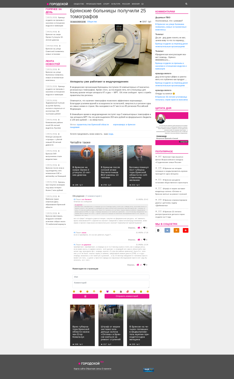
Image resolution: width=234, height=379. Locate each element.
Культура (115, 4)
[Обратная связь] (142, 4)
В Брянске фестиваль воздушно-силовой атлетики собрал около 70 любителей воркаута (56, 218)
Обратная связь (93, 369)
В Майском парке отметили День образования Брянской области (55, 201)
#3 (75, 199)
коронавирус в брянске (124, 125)
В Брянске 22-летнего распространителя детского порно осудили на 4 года (170, 214)
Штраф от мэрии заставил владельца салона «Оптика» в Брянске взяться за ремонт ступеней (171, 191)
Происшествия (93, 4)
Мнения (136, 4)
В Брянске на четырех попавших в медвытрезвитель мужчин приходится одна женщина (171, 171)
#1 (75, 245)
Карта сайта (79, 369)
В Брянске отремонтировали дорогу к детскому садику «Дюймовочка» (171, 202)
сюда (110, 134)
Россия (126, 4)
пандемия (75, 127)
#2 (75, 233)
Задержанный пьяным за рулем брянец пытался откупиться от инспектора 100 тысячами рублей (55, 108)
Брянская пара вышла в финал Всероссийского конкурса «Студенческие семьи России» (169, 159)
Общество (79, 4)
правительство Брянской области (93, 125)
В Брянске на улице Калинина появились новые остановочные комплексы (55, 74)
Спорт (106, 4)
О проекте (106, 369)
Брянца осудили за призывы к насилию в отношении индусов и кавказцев (171, 66)
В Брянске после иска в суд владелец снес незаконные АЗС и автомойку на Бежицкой (56, 170)
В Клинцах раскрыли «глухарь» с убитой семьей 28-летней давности (54, 139)
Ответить (131, 228)
